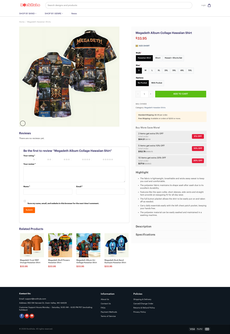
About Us (105, 299)
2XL (166, 70)
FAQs (103, 308)
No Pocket (142, 83)
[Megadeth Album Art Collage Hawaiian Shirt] (88, 245)
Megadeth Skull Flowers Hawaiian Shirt (59, 261)
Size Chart (144, 46)
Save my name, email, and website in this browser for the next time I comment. (63, 203)
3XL (174, 70)
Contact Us (106, 304)
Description (144, 226)
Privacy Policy (139, 312)
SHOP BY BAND (27, 13)
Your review (29, 164)
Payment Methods (109, 312)
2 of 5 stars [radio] (41, 159)
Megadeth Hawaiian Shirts (39, 22)
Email (79, 187)
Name (26, 187)
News (74, 13)
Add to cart (180, 94)
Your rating (29, 156)
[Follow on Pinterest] (26, 316)
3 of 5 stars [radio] (58, 159)
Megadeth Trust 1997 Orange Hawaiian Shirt (30, 261)
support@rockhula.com (35, 299)
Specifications (145, 234)
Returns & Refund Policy (144, 308)
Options (139, 78)
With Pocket (156, 83)
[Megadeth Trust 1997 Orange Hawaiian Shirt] (32, 245)
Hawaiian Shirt (144, 58)
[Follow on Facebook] (21, 316)
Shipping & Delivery (142, 299)
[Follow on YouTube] (32, 316)
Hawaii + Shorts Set (173, 58)
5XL (190, 70)
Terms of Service (108, 316)
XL (159, 70)
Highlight (142, 172)
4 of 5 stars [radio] (76, 159)
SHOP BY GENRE (53, 13)
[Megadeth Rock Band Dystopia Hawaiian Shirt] (116, 245)
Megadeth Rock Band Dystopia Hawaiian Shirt (115, 261)
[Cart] (209, 5)
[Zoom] (22, 123)
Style (138, 53)
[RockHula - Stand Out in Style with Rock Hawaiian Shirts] (30, 5)
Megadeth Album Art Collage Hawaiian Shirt (86, 261)
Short (157, 58)
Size (138, 65)
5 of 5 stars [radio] (97, 159)
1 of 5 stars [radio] (27, 159)
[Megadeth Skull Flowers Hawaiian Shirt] (60, 245)
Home (21, 22)
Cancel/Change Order (143, 304)
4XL (182, 70)
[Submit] (188, 5)
